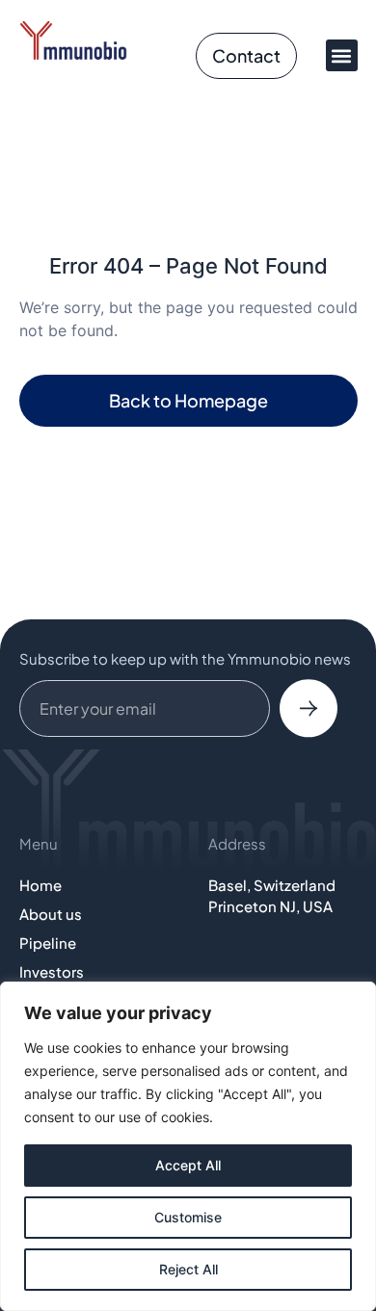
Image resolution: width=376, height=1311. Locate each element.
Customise (188, 1217)
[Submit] (308, 709)
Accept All (188, 1165)
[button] (342, 55)
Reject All (188, 1269)
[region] (188, 1146)
